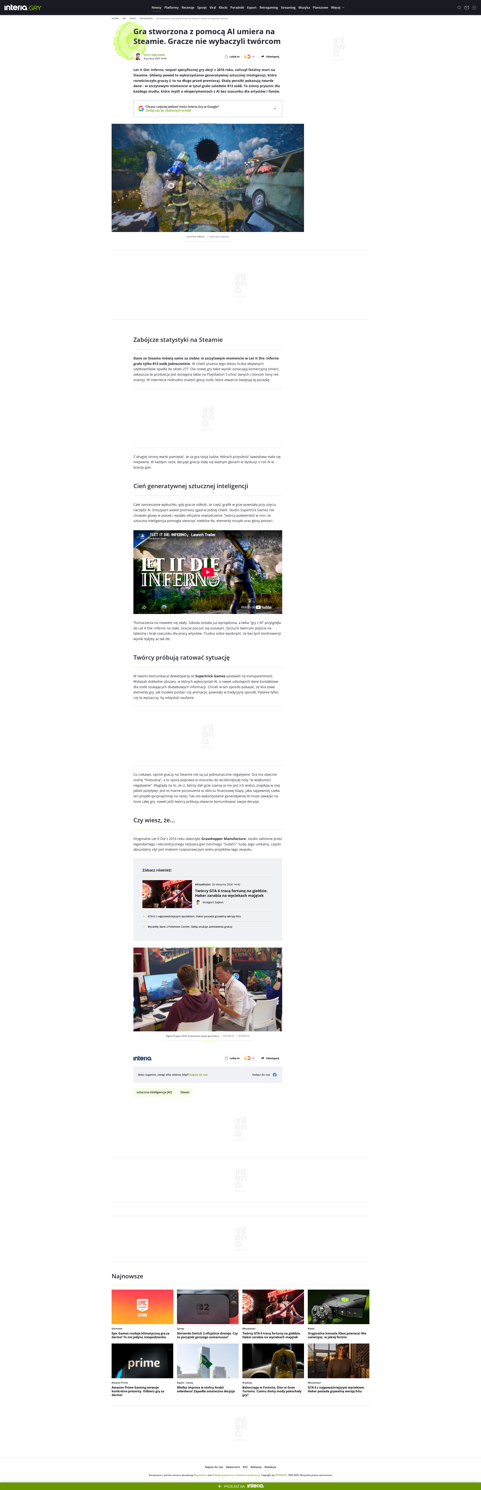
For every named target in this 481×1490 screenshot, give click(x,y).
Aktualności (146, 18)
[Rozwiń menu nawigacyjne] (474, 7)
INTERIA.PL (281, 1475)
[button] (156, 7)
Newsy (133, 18)
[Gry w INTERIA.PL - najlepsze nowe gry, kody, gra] (35, 8)
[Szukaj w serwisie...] (459, 7)
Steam (184, 1092)
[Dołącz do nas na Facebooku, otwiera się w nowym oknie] (275, 1074)
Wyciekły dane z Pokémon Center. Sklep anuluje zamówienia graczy (190, 926)
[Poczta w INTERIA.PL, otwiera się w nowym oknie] (466, 7)
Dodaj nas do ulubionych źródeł (182, 110)
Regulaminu (200, 1475)
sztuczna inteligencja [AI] (154, 1092)
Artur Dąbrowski (154, 55)
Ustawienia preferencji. (247, 1475)
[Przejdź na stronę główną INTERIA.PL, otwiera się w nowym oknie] (16, 8)
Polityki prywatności (223, 1475)
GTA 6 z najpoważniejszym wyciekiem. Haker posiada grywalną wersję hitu (194, 916)
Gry (124, 18)
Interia (115, 18)
